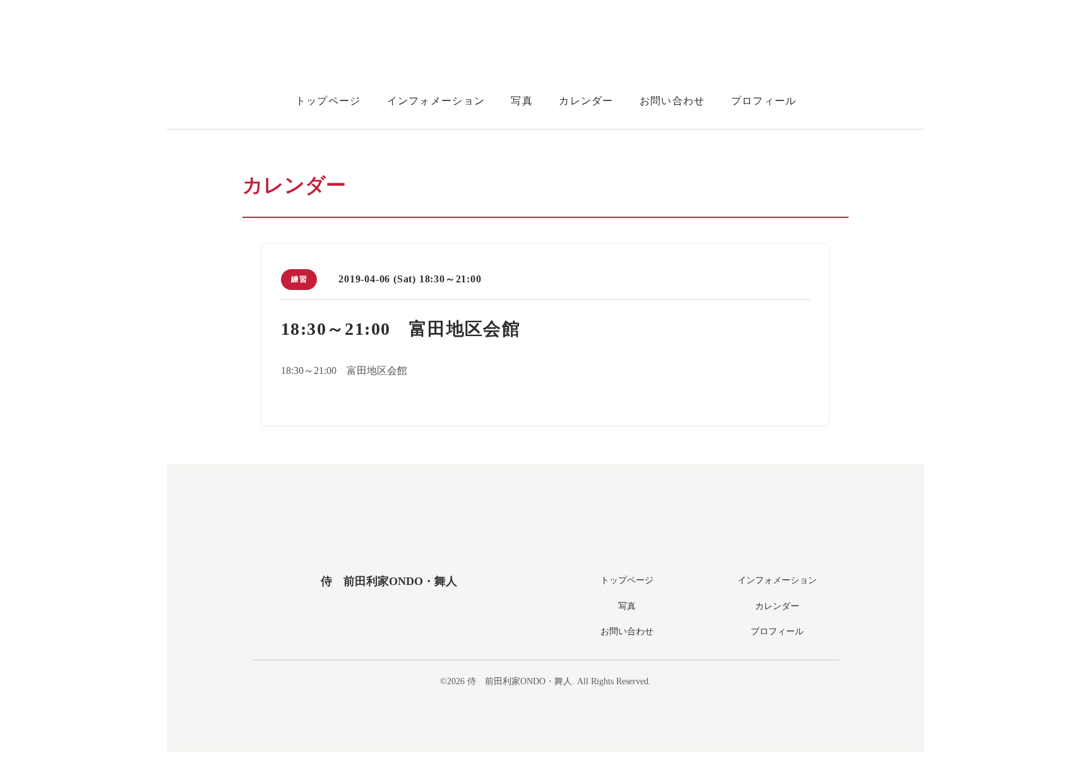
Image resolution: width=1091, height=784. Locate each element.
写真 (522, 100)
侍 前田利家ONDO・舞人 (389, 581)
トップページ (328, 100)
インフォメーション (436, 100)
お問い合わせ (672, 100)
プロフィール (764, 100)
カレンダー (586, 100)
